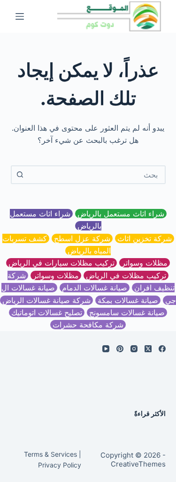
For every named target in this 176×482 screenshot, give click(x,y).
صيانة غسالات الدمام (95, 287)
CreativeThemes (138, 464)
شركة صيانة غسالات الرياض (46, 300)
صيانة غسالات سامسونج (127, 312)
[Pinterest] (119, 348)
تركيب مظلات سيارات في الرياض (61, 262)
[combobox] (97, 174)
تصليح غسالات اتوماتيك (46, 312)
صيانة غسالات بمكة (128, 300)
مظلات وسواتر (144, 262)
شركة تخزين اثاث (144, 238)
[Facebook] (162, 348)
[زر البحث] (20, 174)
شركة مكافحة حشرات (88, 324)
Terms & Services (50, 454)
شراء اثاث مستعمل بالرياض (121, 213)
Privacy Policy (59, 465)
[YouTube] (105, 348)
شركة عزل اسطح (82, 238)
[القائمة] (19, 16)
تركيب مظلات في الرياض (126, 275)
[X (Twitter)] (148, 348)
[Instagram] (134, 348)
